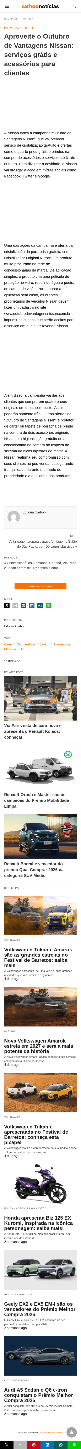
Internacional (62, 644)
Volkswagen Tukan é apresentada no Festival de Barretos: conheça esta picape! (36, 1134)
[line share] (48, 605)
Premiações (23, 1294)
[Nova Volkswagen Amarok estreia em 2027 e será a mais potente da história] (40, 1006)
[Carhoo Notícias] (40, 6)
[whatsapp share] (40, 605)
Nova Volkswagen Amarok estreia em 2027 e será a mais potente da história (38, 1046)
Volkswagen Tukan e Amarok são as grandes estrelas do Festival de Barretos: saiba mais (38, 957)
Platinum (10, 649)
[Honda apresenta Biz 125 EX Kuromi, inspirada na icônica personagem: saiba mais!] (40, 1184)
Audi (7, 1380)
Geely (8, 1294)
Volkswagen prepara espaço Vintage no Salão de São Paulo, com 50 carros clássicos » (43, 543)
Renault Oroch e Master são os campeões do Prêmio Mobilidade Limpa (36, 800)
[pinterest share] (23, 605)
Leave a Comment (41, 586)
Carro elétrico (26, 644)
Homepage (11, 19)
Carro (8, 644)
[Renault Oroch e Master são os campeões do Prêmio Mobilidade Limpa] (40, 767)
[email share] (15, 605)
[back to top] (71, 1432)
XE (23, 649)
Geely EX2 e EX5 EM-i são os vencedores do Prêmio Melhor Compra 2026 (39, 1309)
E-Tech (44, 644)
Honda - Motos (14, 1208)
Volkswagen (13, 940)
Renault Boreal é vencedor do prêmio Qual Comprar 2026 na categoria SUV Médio (34, 870)
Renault (28, 19)
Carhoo (9, 1031)
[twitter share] (7, 605)
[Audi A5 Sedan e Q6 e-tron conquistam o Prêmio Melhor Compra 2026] (40, 1356)
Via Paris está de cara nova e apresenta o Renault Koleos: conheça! (32, 731)
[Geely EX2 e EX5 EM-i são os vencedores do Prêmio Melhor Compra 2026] (40, 1269)
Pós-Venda (11, 28)
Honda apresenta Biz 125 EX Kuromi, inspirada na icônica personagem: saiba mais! (38, 1223)
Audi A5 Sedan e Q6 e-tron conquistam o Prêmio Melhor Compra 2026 (38, 1395)
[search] (74, 6)
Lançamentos (37, 1208)
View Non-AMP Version (51, 1432)
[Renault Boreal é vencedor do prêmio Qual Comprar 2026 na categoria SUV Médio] (40, 836)
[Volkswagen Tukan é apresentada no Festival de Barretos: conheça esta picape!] (40, 1092)
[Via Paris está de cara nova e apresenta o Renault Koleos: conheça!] (40, 698)
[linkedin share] (31, 605)
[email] (20, 1445)
